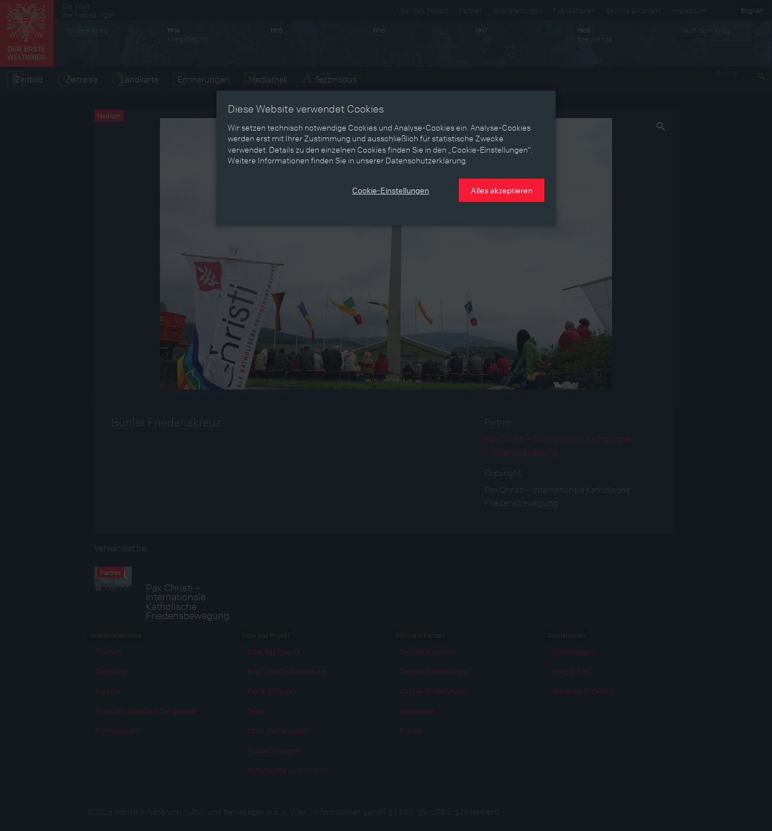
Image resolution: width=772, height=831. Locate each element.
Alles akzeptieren (501, 190)
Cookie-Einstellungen (390, 190)
